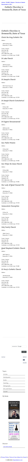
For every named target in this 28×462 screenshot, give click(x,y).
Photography (6, 386)
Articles (5, 374)
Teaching (5, 383)
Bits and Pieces (7, 388)
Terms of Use (13, 457)
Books (5, 380)
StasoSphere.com (17, 460)
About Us (19, 457)
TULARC (5, 391)
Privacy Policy (5, 457)
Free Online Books (7, 446)
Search (25, 457)
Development (6, 377)
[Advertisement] (14, 19)
